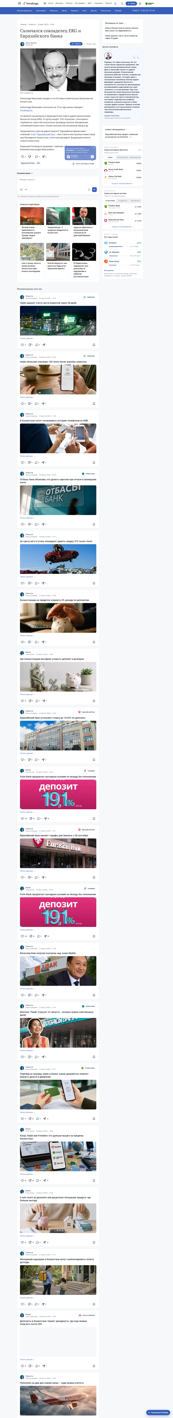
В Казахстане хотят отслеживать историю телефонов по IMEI (54, 420)
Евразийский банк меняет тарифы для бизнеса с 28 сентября (54, 835)
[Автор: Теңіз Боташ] (22, 653)
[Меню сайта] (19, 3)
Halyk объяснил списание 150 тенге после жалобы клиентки (53, 361)
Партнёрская (135, 201)
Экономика (41, 11)
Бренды (20, 18)
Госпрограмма (110, 201)
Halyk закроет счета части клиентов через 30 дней (48, 302)
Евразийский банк (28, 163)
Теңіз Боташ (30, 654)
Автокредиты (80, 3)
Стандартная (122, 201)
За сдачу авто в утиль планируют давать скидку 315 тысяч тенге (56, 541)
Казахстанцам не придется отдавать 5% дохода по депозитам (54, 600)
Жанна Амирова (31, 298)
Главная (23, 24)
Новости (108, 3)
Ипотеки (69, 3)
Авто (85, 11)
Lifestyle (118, 11)
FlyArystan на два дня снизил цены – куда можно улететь (52, 1382)
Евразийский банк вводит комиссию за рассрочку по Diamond (121, 135)
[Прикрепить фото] (21, 189)
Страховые (98, 3)
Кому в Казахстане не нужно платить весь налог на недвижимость (121, 29)
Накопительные (122, 157)
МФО (90, 3)
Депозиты (59, 3)
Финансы (54, 11)
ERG (38, 163)
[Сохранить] (94, 345)
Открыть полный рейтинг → (123, 183)
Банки (50, 3)
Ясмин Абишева (31, 43)
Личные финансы (24, 11)
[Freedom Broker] (149, 3)
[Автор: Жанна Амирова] (22, 297)
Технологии (106, 11)
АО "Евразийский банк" (44, 134)
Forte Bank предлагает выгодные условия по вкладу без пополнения (58, 776)
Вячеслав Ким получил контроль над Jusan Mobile (48, 953)
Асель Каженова (32, 1316)
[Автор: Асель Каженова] (22, 1315)
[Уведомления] (140, 3)
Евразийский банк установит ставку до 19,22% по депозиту (52, 717)
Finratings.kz (26, 110)
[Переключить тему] (115, 3)
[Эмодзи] (89, 189)
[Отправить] (94, 189)
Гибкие (110, 157)
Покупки (31, 18)
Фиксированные (135, 157)
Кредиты (74, 11)
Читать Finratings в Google (85, 164)
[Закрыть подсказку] (94, 148)
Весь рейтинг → (109, 270)
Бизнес (94, 11)
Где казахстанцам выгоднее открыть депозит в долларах (52, 659)
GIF (26, 189)
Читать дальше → (27, 338)
